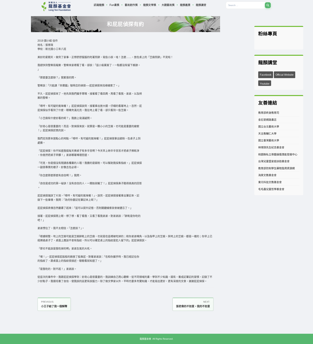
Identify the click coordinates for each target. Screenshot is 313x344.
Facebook (265, 74)
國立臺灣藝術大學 (268, 140)
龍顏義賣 (185, 5)
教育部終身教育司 (268, 112)
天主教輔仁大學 (267, 133)
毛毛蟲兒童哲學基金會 (271, 189)
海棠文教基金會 (267, 175)
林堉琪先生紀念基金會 (271, 147)
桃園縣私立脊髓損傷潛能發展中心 (277, 154)
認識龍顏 (99, 5)
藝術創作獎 (131, 5)
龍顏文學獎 (149, 5)
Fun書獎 (114, 5)
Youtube (264, 83)
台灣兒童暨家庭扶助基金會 (274, 161)
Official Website (285, 74)
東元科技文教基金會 (270, 182)
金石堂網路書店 (267, 119)
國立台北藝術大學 (268, 126)
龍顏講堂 (201, 5)
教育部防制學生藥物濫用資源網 (276, 168)
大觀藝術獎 (168, 5)
